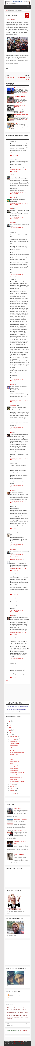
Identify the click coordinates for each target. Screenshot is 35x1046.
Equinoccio (12, 756)
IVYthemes (17, 1043)
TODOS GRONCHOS (18, 1041)
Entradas (11, 995)
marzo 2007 (13, 792)
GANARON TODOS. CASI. (20, 830)
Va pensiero (12, 748)
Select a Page (9, 6)
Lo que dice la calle (14, 745)
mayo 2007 (12, 788)
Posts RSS (19, 1045)
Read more (24, 92)
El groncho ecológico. (14, 765)
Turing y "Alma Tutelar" (19, 854)
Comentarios (12, 998)
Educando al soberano (15, 743)
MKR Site (22, 1043)
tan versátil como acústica (16, 559)
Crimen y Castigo (13, 774)
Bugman (12, 615)
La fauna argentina (11, 15)
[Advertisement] (20, 694)
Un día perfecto (13, 766)
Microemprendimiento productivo (17, 781)
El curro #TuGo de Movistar (20, 819)
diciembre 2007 (13, 736)
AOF (11, 174)
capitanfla (12, 222)
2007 (10, 734)
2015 (10, 720)
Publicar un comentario (11, 680)
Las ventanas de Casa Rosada (17, 752)
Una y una (12, 750)
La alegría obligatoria (14, 761)
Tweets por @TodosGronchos (14, 799)
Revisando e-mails (14, 754)
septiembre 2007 (14, 741)
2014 (10, 721)
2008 (10, 732)
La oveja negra (13, 757)
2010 (10, 729)
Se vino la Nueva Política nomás (17, 772)
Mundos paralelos (14, 768)
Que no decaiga (13, 779)
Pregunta (12, 747)
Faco (11, 432)
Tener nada (12, 775)
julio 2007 (12, 784)
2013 (10, 723)
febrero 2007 (13, 793)
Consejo (11, 763)
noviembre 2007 (13, 738)
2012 (10, 725)
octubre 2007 (13, 739)
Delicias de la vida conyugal (16, 777)
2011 (10, 727)
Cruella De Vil (13, 532)
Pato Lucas (13, 197)
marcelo (12, 490)
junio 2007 (12, 786)
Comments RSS (26, 1045)
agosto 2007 (13, 783)
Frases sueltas (17, 808)
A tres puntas (13, 405)
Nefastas (12, 384)
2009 (10, 730)
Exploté (11, 759)
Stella (11, 208)
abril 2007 (12, 790)
